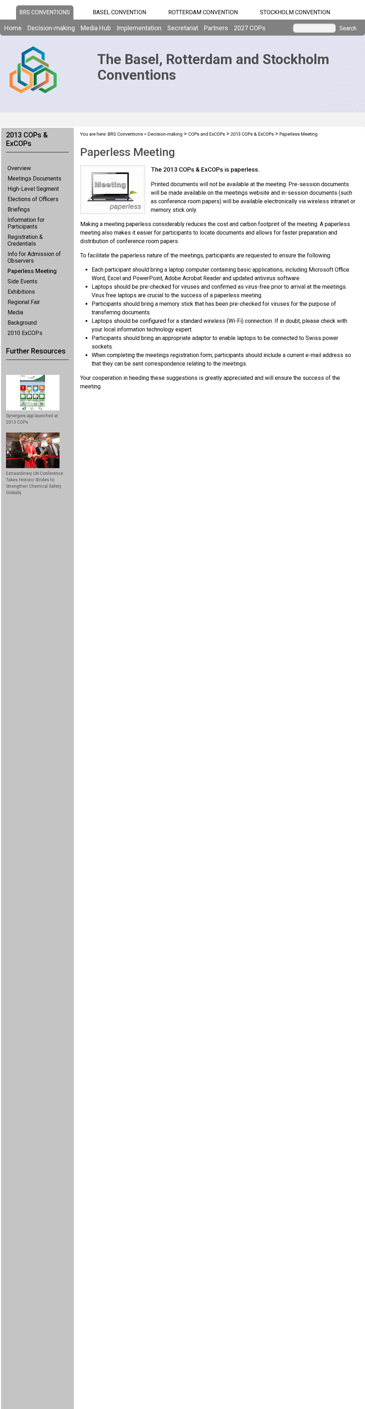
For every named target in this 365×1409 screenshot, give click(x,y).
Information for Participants (26, 223)
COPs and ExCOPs (206, 134)
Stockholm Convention (295, 12)
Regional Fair (23, 302)
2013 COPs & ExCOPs (252, 134)
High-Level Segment (33, 188)
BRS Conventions (125, 134)
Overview (19, 168)
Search (347, 28)
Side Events (22, 281)
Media (15, 312)
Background (22, 322)
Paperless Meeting (32, 271)
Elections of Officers (32, 199)
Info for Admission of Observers (34, 257)
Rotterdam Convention (203, 12)
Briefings (18, 209)
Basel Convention (119, 12)
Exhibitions (21, 291)
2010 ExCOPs (24, 333)
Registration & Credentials (25, 240)
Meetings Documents (34, 178)
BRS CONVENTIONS (44, 12)
